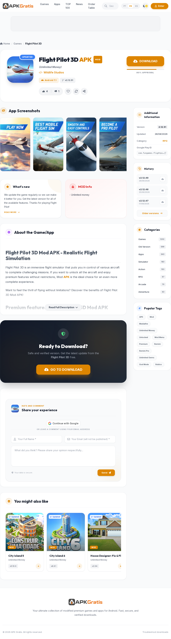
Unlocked (143, 337)
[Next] (120, 543)
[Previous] (6, 543)
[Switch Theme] (145, 6)
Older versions (150, 213)
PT (125, 6)
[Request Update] (76, 91)
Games (18, 43)
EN (130, 6)
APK (66, 277)
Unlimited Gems (146, 357)
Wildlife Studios (54, 72)
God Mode (144, 364)
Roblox (158, 364)
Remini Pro (144, 351)
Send (104, 472)
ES (136, 6)
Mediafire (143, 324)
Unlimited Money (147, 330)
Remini (157, 344)
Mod (152, 317)
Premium (143, 344)
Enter (161, 6)
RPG (165, 140)
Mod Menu (159, 337)
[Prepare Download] (162, 179)
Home (6, 43)
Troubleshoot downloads (155, 632)
